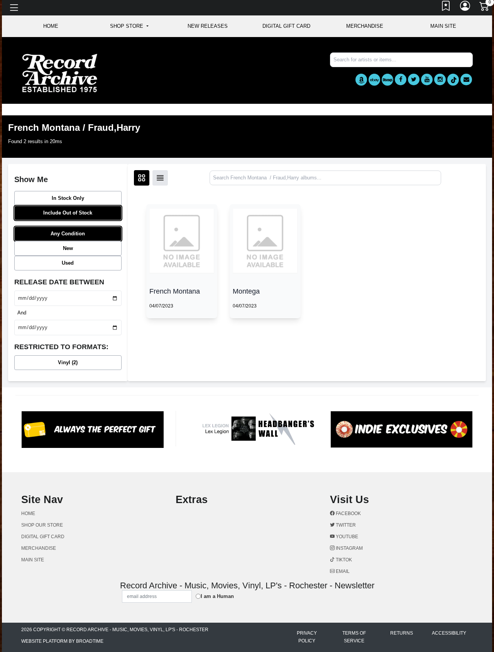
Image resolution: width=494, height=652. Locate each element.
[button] (129, 26)
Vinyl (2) (68, 362)
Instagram (349, 548)
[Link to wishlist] (446, 8)
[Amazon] (361, 79)
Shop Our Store (42, 525)
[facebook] (400, 79)
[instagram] (440, 79)
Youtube (346, 536)
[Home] (59, 73)
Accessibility (449, 633)
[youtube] (426, 79)
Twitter (345, 525)
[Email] (466, 79)
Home (28, 513)
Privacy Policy (307, 637)
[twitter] (413, 79)
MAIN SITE (443, 26)
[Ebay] (374, 79)
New (68, 248)
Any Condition (68, 233)
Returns (401, 633)
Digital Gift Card (286, 26)
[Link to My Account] (465, 8)
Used (68, 263)
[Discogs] (387, 79)
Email (342, 571)
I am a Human (217, 596)
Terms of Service (354, 637)
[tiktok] (453, 79)
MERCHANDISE (364, 26)
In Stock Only (68, 198)
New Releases (208, 26)
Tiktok (343, 559)
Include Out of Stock (67, 213)
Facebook (348, 513)
